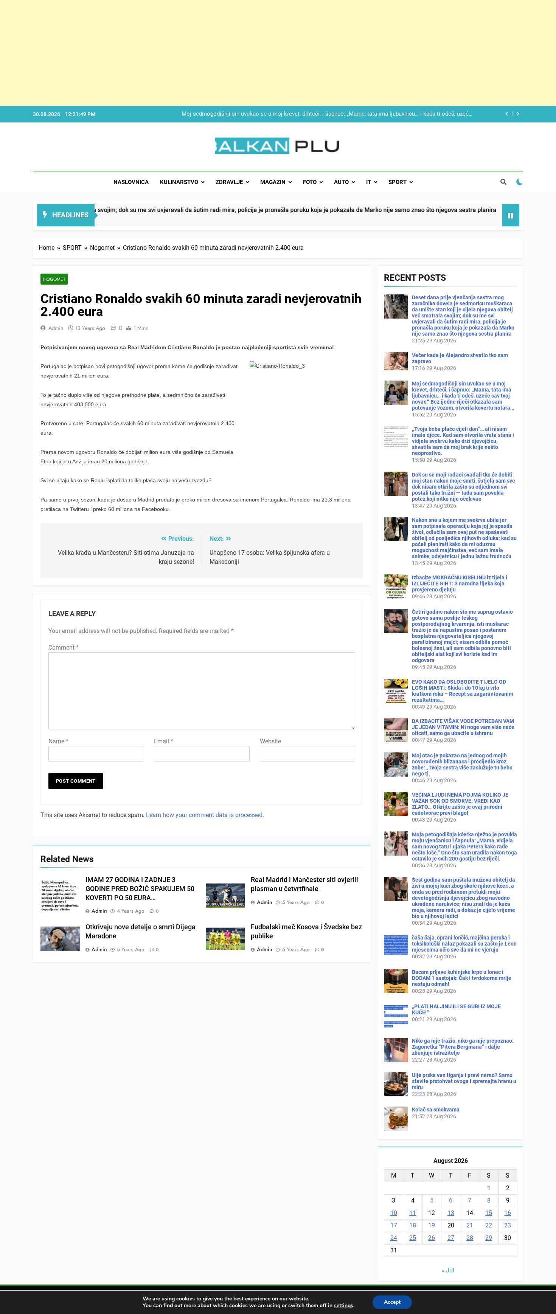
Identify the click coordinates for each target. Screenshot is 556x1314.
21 (469, 1225)
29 (488, 1237)
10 (393, 1212)
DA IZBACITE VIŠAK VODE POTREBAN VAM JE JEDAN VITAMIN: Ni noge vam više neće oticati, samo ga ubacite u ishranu (463, 727)
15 (488, 1212)
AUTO (341, 182)
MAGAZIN (273, 182)
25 (412, 1237)
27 (450, 1237)
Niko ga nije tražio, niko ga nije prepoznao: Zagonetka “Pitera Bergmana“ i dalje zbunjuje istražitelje (463, 1047)
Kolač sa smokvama (436, 1110)
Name (58, 741)
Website (270, 741)
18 (412, 1225)
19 (431, 1225)
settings (343, 1305)
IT (368, 182)
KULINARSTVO (179, 182)
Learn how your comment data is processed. (205, 815)
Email (163, 741)
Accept (392, 1302)
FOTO (310, 182)
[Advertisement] (227, 53)
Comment (63, 647)
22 (488, 1225)
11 (412, 1212)
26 (431, 1237)
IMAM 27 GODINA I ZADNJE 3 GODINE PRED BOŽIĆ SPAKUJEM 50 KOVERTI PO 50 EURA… (139, 889)
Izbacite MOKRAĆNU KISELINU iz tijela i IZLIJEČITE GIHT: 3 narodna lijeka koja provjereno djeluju (459, 583)
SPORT (397, 182)
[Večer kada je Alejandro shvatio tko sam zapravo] (461, 220)
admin (55, 328)
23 (507, 1225)
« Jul (447, 1270)
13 (450, 1212)
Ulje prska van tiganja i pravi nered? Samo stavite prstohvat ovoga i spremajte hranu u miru (464, 1081)
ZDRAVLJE (229, 182)
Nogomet (54, 279)
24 (393, 1237)
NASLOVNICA (131, 182)
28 (469, 1237)
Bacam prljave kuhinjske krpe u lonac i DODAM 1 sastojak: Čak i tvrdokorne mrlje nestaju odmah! (461, 978)
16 (507, 1212)
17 (393, 1225)
